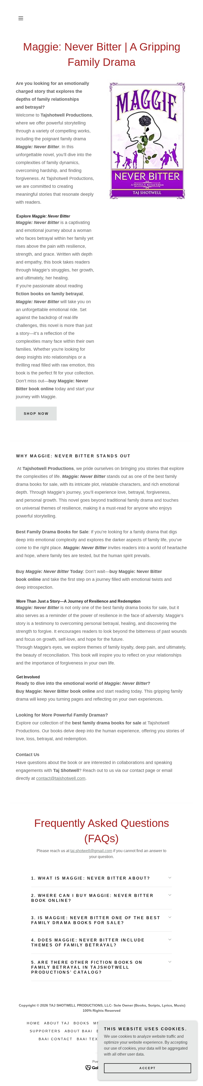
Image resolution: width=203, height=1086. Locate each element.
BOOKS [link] (81, 1023)
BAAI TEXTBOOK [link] (95, 1039)
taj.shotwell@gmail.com (91, 851)
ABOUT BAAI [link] (79, 1031)
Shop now (36, 414)
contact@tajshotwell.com (60, 778)
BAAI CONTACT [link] (56, 1039)
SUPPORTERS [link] (45, 1031)
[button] (29, 18)
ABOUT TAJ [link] (57, 1023)
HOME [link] (33, 1023)
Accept (147, 1068)
